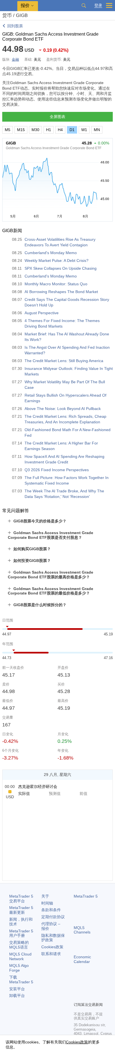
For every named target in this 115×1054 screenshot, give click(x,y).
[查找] (83, 5)
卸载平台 (17, 995)
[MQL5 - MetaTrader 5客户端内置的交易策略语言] (8, 5)
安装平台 (17, 989)
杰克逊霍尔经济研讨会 (37, 786)
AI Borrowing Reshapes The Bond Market (61, 291)
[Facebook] (77, 988)
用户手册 (21, 933)
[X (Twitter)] (95, 988)
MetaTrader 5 (86, 896)
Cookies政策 (52, 947)
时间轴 (47, 903)
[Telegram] (86, 988)
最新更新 (21, 910)
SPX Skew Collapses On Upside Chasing (61, 268)
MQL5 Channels (82, 930)
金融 (15, 59)
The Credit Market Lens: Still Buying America (64, 360)
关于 (45, 896)
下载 (21, 979)
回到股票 (15, 26)
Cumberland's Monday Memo (51, 252)
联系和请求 (51, 954)
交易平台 (21, 898)
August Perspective (42, 313)
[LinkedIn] (86, 997)
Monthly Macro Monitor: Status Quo (56, 284)
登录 (98, 5)
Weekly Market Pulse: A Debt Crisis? (56, 260)
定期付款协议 (53, 917)
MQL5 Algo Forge (19, 967)
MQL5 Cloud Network (20, 956)
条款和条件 (51, 910)
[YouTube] (77, 997)
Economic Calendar (82, 959)
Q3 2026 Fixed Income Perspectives (57, 470)
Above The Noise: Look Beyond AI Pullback (63, 408)
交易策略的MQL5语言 (19, 944)
